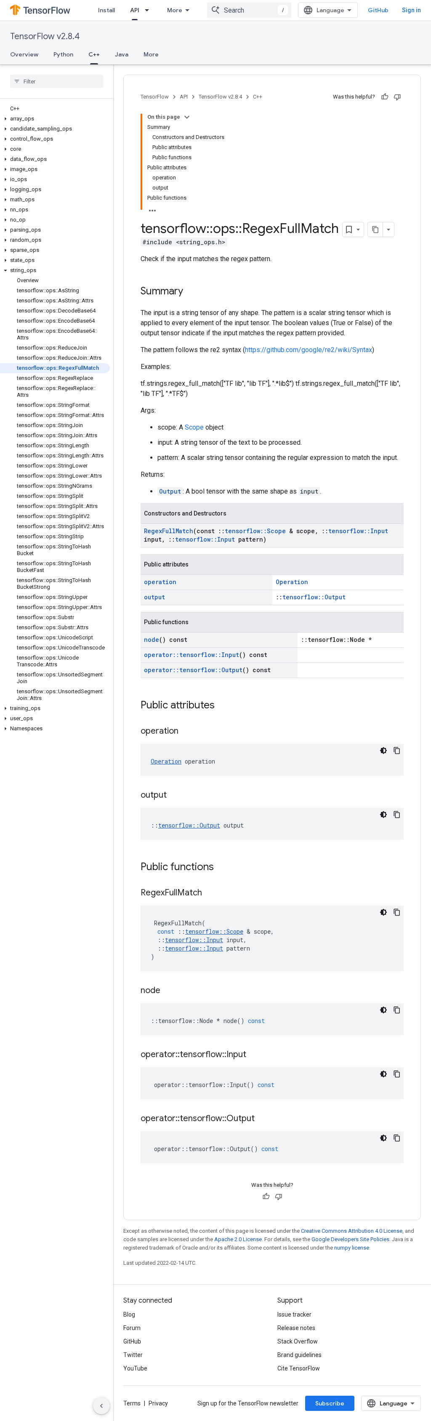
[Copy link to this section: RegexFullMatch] (210, 893)
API (134, 10)
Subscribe (329, 1403)
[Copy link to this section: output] (175, 796)
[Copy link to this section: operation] (186, 732)
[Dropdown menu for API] (149, 10)
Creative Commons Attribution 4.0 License (351, 1231)
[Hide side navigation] (101, 1405)
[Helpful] (384, 97)
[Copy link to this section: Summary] (191, 292)
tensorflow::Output (314, 597)
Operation (292, 582)
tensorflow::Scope (255, 531)
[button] (55, 119)
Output (170, 491)
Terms (132, 1403)
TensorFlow (155, 96)
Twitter (133, 1355)
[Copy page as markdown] (375, 229)
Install (106, 10)
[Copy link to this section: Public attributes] (223, 706)
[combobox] (249, 10)
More (174, 10)
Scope (194, 427)
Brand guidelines (299, 1355)
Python (63, 54)
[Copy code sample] (397, 750)
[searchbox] (56, 81)
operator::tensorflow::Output (193, 670)
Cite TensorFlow (298, 1368)
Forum (132, 1328)
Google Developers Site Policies (350, 1239)
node (151, 640)
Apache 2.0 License (238, 1239)
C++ (94, 54)
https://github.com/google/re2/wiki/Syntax (308, 350)
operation (160, 582)
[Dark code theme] (383, 750)
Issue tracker (294, 1314)
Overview (24, 54)
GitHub (378, 10)
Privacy (158, 1403)
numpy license (351, 1248)
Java (121, 54)
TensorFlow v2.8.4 (45, 36)
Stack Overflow (297, 1341)
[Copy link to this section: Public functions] (222, 868)
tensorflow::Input (358, 531)
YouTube (135, 1368)
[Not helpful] (397, 97)
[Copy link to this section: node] (168, 991)
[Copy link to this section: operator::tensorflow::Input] (254, 1055)
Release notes (296, 1328)
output (154, 597)
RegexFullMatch (168, 531)
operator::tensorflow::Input (191, 655)
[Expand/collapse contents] (187, 117)
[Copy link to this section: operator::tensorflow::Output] (263, 1119)
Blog (129, 1314)
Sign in (411, 10)
